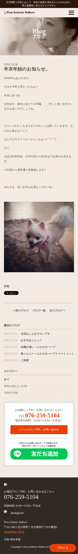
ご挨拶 (25, 360)
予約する (63, 547)
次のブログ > (57, 310)
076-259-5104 (42, 415)
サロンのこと (12, 386)
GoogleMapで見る (14, 531)
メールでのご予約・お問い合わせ (39, 429)
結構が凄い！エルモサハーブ (38, 346)
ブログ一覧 (39, 310)
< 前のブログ (21, 310)
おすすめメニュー (31, 340)
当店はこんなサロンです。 (37, 333)
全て (6, 379)
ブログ (8, 392)
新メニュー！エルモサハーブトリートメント (47, 353)
